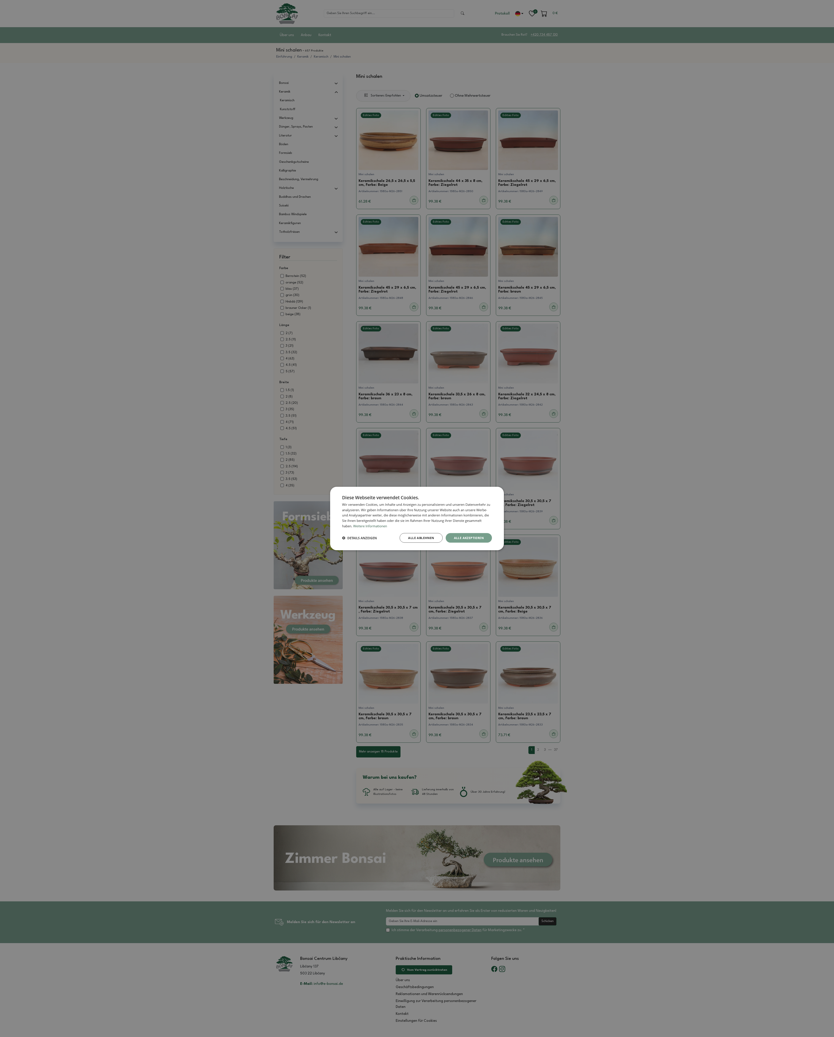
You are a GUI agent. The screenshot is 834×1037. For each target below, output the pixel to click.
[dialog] (417, 518)
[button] (359, 538)
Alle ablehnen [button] (421, 538)
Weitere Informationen (370, 526)
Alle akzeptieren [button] (469, 538)
